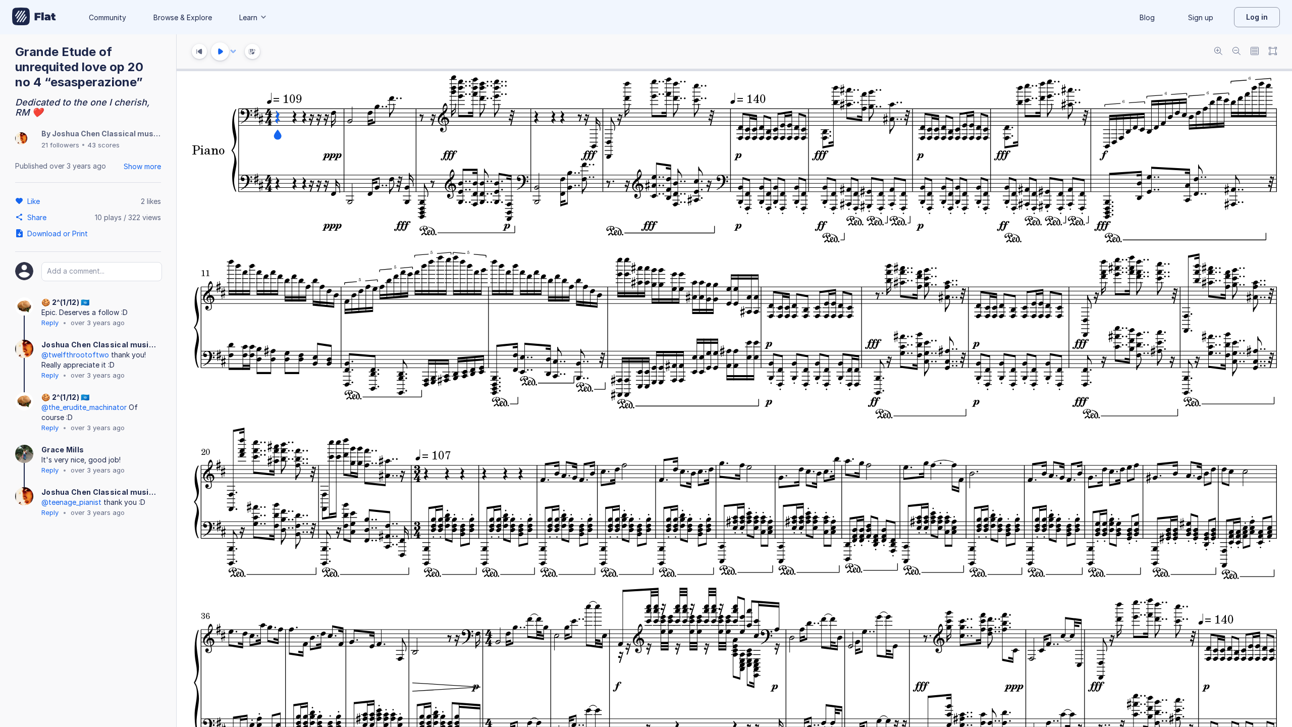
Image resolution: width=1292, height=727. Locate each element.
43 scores (103, 145)
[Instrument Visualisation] (252, 51)
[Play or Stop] (220, 51)
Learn (248, 17)
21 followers (60, 145)
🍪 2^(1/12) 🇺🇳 (65, 302)
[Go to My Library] (34, 17)
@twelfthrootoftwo (75, 354)
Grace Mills (62, 449)
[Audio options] (233, 51)
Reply (50, 323)
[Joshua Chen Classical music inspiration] (21, 139)
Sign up (1200, 17)
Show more (142, 166)
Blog (1147, 17)
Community (107, 17)
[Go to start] (199, 51)
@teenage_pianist (71, 502)
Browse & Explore (182, 17)
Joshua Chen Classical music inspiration (126, 133)
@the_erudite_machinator (84, 407)
